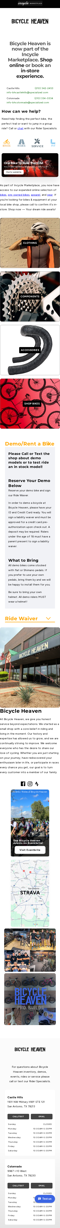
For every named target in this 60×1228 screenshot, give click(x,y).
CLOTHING (30, 242)
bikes (3, 194)
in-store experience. (30, 73)
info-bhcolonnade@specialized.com (28, 102)
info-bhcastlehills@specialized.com (27, 92)
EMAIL (42, 1116)
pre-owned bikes (19, 194)
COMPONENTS (30, 296)
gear (50, 194)
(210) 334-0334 (43, 98)
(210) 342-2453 (44, 88)
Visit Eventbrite (30, 849)
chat (20, 128)
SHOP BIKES (32, 403)
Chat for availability (13, 172)
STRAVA (30, 892)
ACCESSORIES (30, 350)
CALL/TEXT (18, 1116)
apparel (35, 194)
